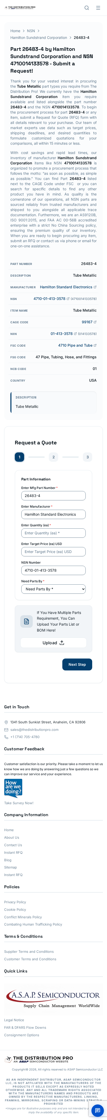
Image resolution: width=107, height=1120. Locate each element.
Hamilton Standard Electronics (66, 287)
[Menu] (98, 7)
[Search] (86, 7)
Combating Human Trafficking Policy (33, 924)
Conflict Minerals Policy (23, 917)
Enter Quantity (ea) (36, 525)
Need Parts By (32, 581)
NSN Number (31, 562)
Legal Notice (14, 1020)
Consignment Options (21, 1035)
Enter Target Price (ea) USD (41, 544)
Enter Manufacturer (36, 506)
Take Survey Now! (19, 803)
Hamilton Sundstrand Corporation (38, 37)
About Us (11, 837)
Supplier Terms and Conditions (29, 951)
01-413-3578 (62, 333)
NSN (31, 31)
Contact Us (13, 845)
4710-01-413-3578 (49, 298)
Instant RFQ (13, 852)
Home (15, 31)
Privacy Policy (15, 902)
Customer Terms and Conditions (30, 959)
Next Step (77, 664)
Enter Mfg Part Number (39, 488)
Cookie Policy (15, 909)
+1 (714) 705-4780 (24, 737)
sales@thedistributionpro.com (34, 729)
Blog (7, 860)
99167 (87, 322)
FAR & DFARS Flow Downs (25, 1027)
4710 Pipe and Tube (75, 345)
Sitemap (10, 867)
